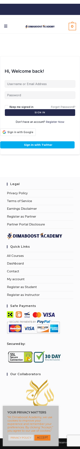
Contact (13, 271)
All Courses (15, 256)
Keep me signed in (21, 106)
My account (16, 279)
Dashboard (15, 263)
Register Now (55, 122)
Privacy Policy (17, 193)
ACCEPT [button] (42, 437)
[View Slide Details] (40, 393)
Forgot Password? (63, 107)
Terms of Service (19, 201)
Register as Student (22, 287)
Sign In (40, 112)
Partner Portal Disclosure (26, 224)
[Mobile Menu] (6, 26)
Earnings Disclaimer (22, 208)
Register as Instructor (23, 295)
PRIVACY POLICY (21, 437)
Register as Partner (21, 216)
